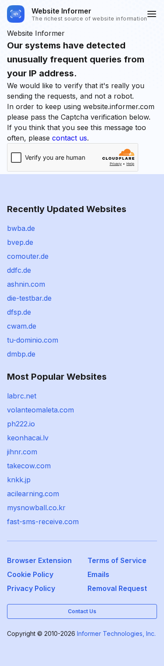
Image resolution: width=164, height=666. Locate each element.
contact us (69, 138)
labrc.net (21, 395)
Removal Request (117, 588)
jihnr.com (22, 451)
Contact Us (82, 611)
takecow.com (29, 465)
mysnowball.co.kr (36, 507)
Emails (98, 574)
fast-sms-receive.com (43, 521)
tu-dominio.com (32, 340)
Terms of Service (117, 560)
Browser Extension (39, 560)
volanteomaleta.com (40, 409)
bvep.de (20, 242)
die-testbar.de (29, 298)
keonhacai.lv (28, 437)
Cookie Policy (30, 574)
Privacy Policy (31, 588)
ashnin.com (26, 284)
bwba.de (21, 228)
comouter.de (28, 256)
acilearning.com (33, 493)
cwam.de (21, 326)
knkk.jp (19, 479)
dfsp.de (19, 312)
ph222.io (21, 423)
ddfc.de (19, 270)
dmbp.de (21, 354)
